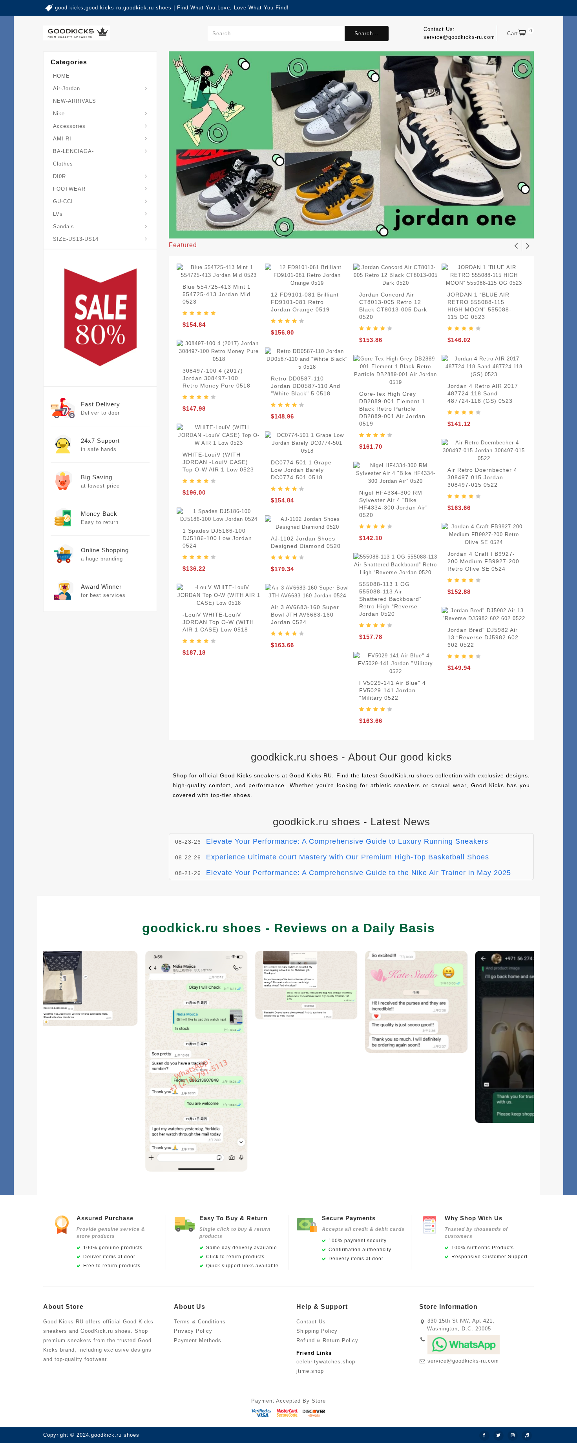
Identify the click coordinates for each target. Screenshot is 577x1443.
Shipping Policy (317, 1331)
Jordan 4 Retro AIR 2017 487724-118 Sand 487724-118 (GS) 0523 (482, 393)
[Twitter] (498, 1435)
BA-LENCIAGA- (73, 151)
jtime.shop (310, 1371)
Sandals (63, 226)
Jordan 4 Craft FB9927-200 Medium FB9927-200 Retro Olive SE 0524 (483, 561)
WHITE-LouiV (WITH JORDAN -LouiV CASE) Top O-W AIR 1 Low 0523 (218, 462)
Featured (183, 245)
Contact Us (311, 1322)
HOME (61, 76)
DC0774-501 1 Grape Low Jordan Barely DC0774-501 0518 (301, 469)
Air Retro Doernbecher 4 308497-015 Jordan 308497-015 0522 (482, 477)
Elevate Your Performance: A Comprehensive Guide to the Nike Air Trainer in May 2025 (358, 873)
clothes (63, 164)
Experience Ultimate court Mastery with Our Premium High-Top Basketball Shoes (347, 857)
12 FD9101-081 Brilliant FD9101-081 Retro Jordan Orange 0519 (305, 302)
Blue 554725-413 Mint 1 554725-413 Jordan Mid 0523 (217, 294)
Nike (59, 113)
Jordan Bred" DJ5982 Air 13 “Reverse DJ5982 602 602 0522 (483, 637)
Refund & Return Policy (327, 1340)
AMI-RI (62, 139)
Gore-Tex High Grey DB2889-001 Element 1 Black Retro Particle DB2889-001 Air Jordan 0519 (392, 409)
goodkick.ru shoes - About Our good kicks (351, 757)
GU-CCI (63, 201)
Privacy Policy (193, 1331)
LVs (58, 214)
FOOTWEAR (69, 189)
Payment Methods (197, 1340)
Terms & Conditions (200, 1322)
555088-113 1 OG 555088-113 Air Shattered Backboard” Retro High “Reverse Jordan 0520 (390, 599)
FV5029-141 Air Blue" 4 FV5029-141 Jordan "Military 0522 (392, 690)
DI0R (59, 176)
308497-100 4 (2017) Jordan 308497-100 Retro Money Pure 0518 (216, 378)
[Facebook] (484, 1435)
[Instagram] (513, 1435)
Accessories (69, 126)
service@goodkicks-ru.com (463, 1361)
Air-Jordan (66, 88)
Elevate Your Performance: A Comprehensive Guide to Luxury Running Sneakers (347, 841)
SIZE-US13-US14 (76, 239)
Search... (366, 33)
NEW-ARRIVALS (74, 101)
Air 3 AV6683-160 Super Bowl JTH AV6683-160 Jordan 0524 (305, 614)
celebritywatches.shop (325, 1362)
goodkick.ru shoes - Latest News (351, 822)
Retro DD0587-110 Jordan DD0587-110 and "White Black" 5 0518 (305, 386)
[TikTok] (527, 1435)
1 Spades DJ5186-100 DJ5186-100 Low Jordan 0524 (217, 538)
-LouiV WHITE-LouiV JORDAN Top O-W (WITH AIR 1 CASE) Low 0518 (218, 622)
